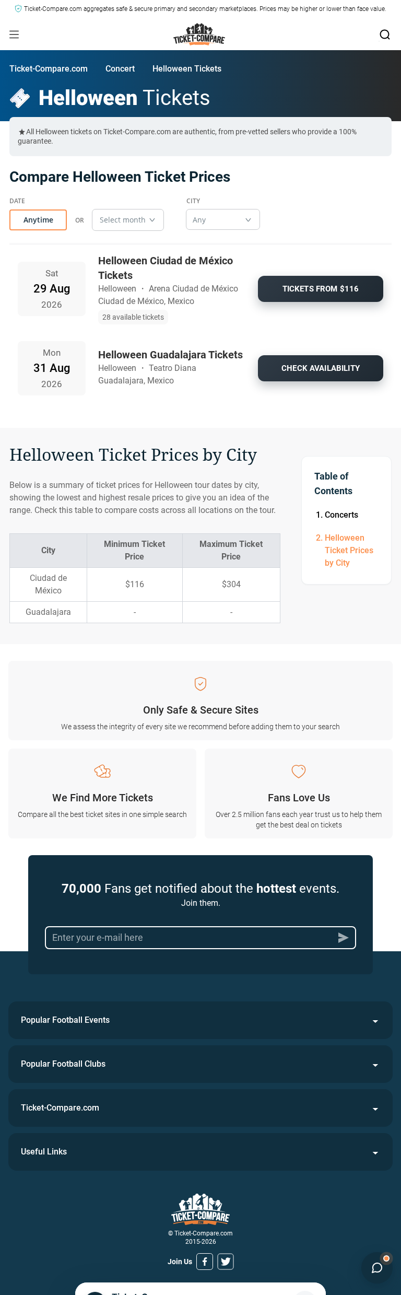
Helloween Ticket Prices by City (349, 550)
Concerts (341, 515)
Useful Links (44, 1152)
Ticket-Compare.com (48, 69)
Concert (120, 69)
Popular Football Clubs (63, 1064)
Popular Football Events (65, 1020)
